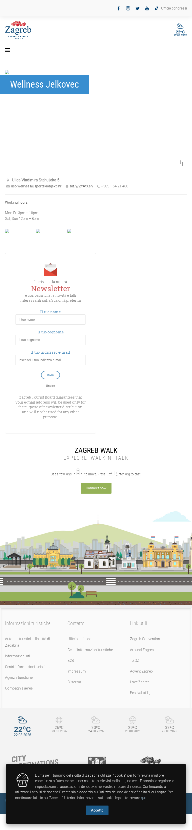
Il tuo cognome (51, 332)
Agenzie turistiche (18, 678)
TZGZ (134, 661)
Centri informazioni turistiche (27, 667)
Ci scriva (74, 682)
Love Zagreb (140, 682)
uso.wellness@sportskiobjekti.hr (36, 186)
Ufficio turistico (80, 639)
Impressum (77, 671)
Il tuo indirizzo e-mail (50, 352)
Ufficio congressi (174, 8)
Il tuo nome (50, 312)
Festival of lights (143, 693)
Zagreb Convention (145, 639)
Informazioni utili (18, 656)
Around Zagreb (142, 650)
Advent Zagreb (141, 671)
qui (143, 798)
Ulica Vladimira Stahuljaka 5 (36, 180)
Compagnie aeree (18, 688)
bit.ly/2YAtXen (81, 186)
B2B (71, 661)
